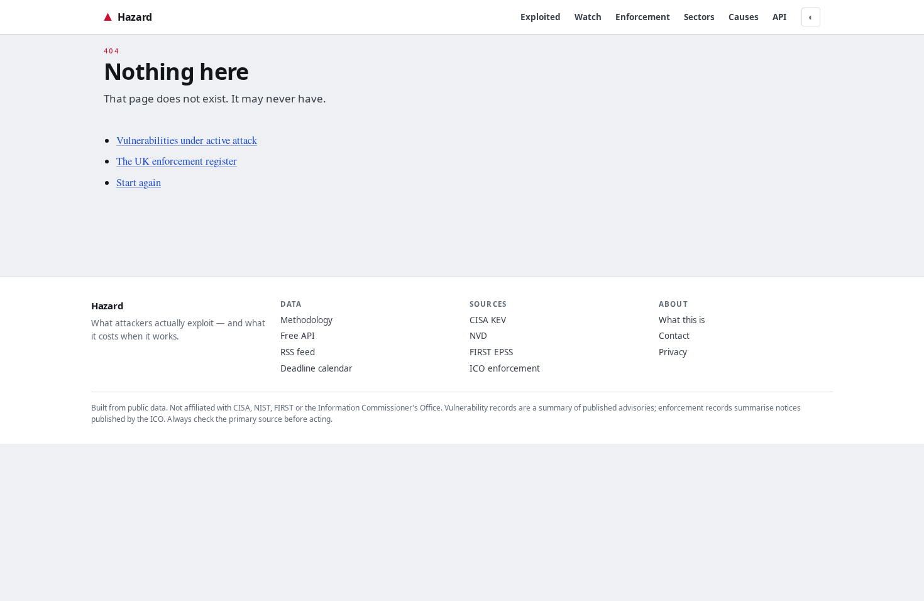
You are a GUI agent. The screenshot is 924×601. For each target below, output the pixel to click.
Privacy (673, 352)
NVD (478, 335)
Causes (744, 17)
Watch (588, 17)
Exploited (540, 17)
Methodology (306, 320)
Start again (138, 182)
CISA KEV (488, 320)
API (779, 17)
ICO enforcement (505, 368)
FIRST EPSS (491, 352)
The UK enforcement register (176, 161)
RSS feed (297, 352)
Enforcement (642, 17)
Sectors (699, 17)
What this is (682, 320)
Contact (674, 335)
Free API (297, 335)
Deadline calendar (316, 368)
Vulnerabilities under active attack (186, 140)
